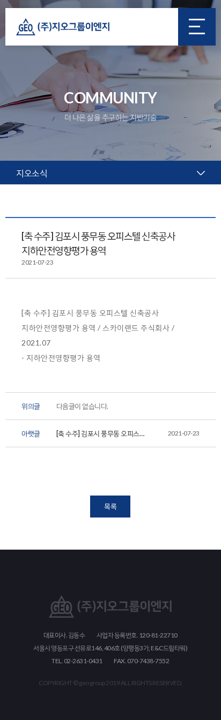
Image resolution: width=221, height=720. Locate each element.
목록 (110, 506)
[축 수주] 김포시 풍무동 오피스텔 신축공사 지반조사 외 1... (128, 435)
